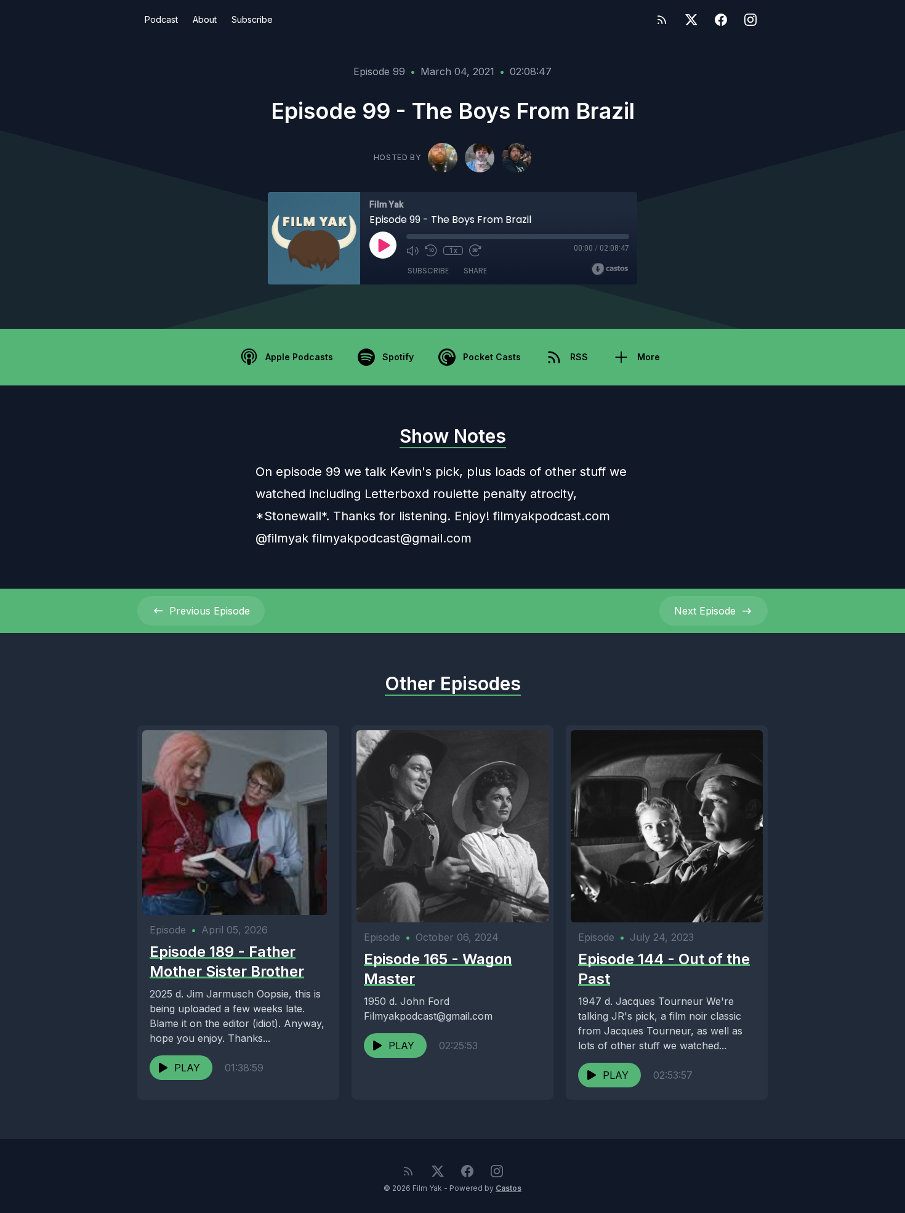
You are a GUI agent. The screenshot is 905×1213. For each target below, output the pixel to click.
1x (453, 250)
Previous (209, 611)
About (205, 19)
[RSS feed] (662, 19)
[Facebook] (721, 19)
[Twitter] (691, 19)
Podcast (161, 19)
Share (475, 270)
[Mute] (412, 250)
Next (705, 611)
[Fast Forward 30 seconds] (475, 250)
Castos (508, 1188)
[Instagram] (750, 19)
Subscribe (252, 19)
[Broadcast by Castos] (610, 269)
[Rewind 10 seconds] (431, 250)
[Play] (382, 245)
